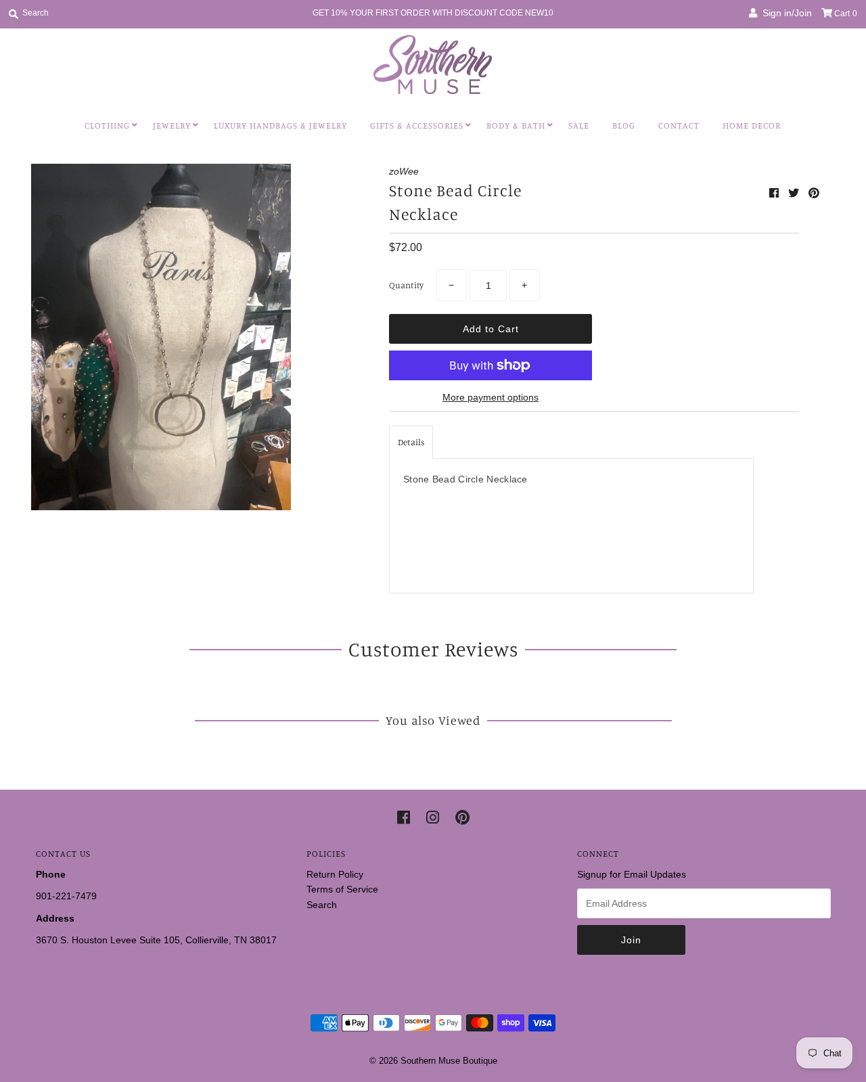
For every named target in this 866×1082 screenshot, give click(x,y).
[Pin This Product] (813, 193)
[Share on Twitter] (795, 193)
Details (411, 441)
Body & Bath (515, 125)
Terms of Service (342, 889)
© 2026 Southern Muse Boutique (433, 1061)
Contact (679, 125)
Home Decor (752, 125)
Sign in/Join (784, 12)
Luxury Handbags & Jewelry (280, 125)
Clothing (107, 125)
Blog (623, 125)
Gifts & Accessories (416, 125)
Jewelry (172, 125)
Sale (578, 125)
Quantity (406, 284)
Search (321, 904)
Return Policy (334, 874)
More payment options (490, 397)
